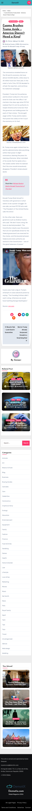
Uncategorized (7, 639)
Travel (4, 634)
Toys (3, 629)
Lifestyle (5, 572)
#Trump (22, 46)
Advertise (20, 807)
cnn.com (11, 306)
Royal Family (6, 610)
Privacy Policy (21, 803)
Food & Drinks (7, 544)
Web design (6, 648)
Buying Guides (7, 482)
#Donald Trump (14, 46)
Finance (5, 539)
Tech (18, 379)
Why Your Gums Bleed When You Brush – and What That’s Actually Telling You (16, 704)
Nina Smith (10, 386)
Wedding (5, 653)
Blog (3, 472)
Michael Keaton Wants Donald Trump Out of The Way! (15, 186)
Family (4, 529)
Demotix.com (16, 791)
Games (4, 553)
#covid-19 (6, 46)
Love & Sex (6, 577)
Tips (24, 420)
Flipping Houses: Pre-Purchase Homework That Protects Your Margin (16, 684)
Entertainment (7, 520)
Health (18, 420)
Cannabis (5, 487)
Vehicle (4, 644)
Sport (4, 615)
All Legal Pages (11, 803)
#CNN (17, 44)
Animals (5, 458)
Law (3, 567)
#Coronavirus (24, 44)
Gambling (5, 548)
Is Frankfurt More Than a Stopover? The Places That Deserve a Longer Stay (16, 743)
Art (3, 463)
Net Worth (5, 596)
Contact (28, 807)
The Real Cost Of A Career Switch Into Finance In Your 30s (16, 724)
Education (5, 515)
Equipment (6, 525)
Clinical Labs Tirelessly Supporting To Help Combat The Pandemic (16, 425)
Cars (13, 399)
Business (5, 477)
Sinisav (10, 41)
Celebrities (6, 496)
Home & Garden (7, 563)
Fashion (5, 534)
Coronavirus (13, 21)
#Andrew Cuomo (9, 44)
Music (4, 591)
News (21, 21)
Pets (3, 606)
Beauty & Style (7, 468)
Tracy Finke (10, 427)
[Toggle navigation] (2, 3)
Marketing (5, 582)
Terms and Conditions (8, 807)
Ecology (5, 510)
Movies (4, 586)
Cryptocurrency (7, 506)
